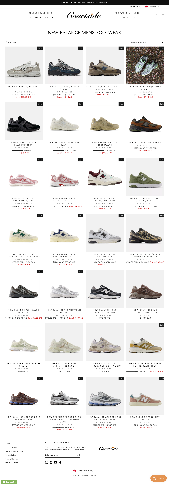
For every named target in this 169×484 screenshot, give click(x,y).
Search (7, 444)
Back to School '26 (40, 17)
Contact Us (10, 482)
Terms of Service (11, 459)
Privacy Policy (10, 455)
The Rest (127, 17)
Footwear (121, 13)
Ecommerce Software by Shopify (84, 475)
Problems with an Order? (14, 451)
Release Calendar (40, 13)
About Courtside (11, 463)
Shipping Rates (11, 447)
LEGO (137, 13)
